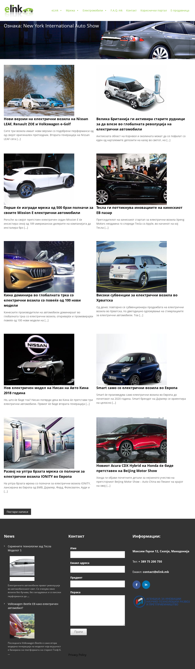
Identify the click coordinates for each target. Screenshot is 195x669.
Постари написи (17, 512)
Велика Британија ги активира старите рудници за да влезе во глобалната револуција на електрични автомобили (140, 124)
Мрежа (70, 10)
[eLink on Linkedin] (146, 585)
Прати (78, 632)
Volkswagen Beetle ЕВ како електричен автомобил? (33, 606)
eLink (55, 10)
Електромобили (93, 10)
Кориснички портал (154, 10)
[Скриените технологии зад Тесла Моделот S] (22, 568)
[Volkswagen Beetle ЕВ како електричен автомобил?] (22, 626)
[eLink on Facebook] (137, 585)
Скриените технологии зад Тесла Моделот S (29, 548)
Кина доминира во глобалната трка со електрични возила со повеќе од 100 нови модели (42, 300)
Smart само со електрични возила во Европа (136, 387)
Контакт (131, 10)
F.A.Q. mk (116, 10)
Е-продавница (180, 10)
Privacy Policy (77, 655)
